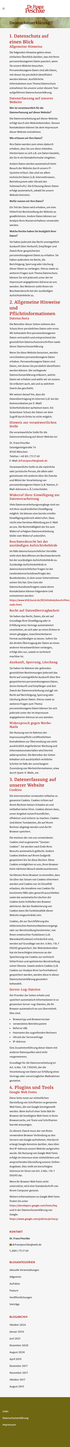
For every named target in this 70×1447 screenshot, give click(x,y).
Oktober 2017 (17, 1379)
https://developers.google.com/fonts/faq (33, 1205)
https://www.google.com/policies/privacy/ (34, 1218)
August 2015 (17, 1386)
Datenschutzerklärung (15, 1418)
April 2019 (16, 1359)
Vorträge (15, 1304)
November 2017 (19, 1372)
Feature (14, 1290)
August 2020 (17, 1352)
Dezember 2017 (19, 1365)
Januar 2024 (17, 1331)
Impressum (9, 1424)
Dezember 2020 (19, 1345)
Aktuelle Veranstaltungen (24, 1270)
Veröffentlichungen (21, 1297)
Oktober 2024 (18, 1324)
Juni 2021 (15, 1338)
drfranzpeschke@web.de (32, 460)
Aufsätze (15, 1283)
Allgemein (15, 1276)
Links (5, 1411)
